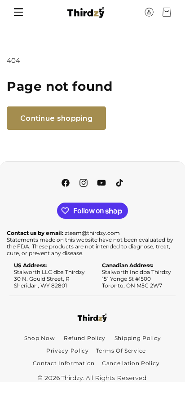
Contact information (64, 363)
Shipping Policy (138, 338)
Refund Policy (85, 338)
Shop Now (39, 338)
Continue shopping (56, 118)
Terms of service (121, 350)
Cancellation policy (130, 363)
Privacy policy (67, 350)
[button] (132, 12)
